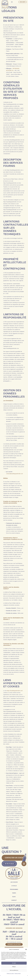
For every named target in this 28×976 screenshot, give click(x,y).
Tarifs (14, 893)
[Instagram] (23, 863)
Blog (14, 896)
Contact (14, 900)
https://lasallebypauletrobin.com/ (15, 690)
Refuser (14, 966)
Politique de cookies (10, 973)
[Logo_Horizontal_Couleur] (14, 873)
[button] (26, 949)
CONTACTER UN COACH (14, 858)
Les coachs (14, 882)
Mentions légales (18, 973)
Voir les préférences (14, 970)
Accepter (14, 963)
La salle (14, 885)
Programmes (14, 889)
